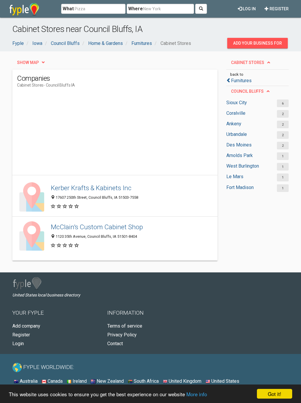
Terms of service (124, 326)
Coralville (235, 113)
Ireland (79, 381)
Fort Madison (240, 187)
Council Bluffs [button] (247, 91)
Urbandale (236, 134)
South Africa (146, 381)
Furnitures (241, 80)
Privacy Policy (122, 335)
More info (196, 394)
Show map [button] (28, 62)
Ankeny (233, 124)
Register (279, 8)
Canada (54, 381)
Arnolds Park (239, 155)
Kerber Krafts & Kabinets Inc (91, 188)
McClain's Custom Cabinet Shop (97, 227)
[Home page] (24, 8)
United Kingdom (184, 381)
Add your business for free (257, 44)
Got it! (274, 393)
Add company (26, 326)
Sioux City (236, 102)
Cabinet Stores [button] (247, 62)
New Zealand (110, 381)
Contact (115, 343)
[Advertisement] (124, 134)
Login (18, 343)
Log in (249, 8)
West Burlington (242, 166)
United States (224, 381)
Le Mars (234, 176)
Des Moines (239, 145)
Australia (28, 381)
